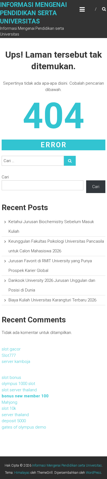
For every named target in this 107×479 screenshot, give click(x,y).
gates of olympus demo (24, 427)
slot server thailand (19, 389)
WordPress (93, 473)
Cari (5, 177)
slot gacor (11, 349)
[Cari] (70, 161)
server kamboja (16, 361)
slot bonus (11, 377)
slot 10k (9, 408)
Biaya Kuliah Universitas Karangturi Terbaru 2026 (52, 300)
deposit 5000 (14, 420)
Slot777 (9, 355)
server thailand (15, 414)
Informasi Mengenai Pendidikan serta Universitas (33, 13)
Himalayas (22, 473)
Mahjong (9, 402)
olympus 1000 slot (18, 383)
